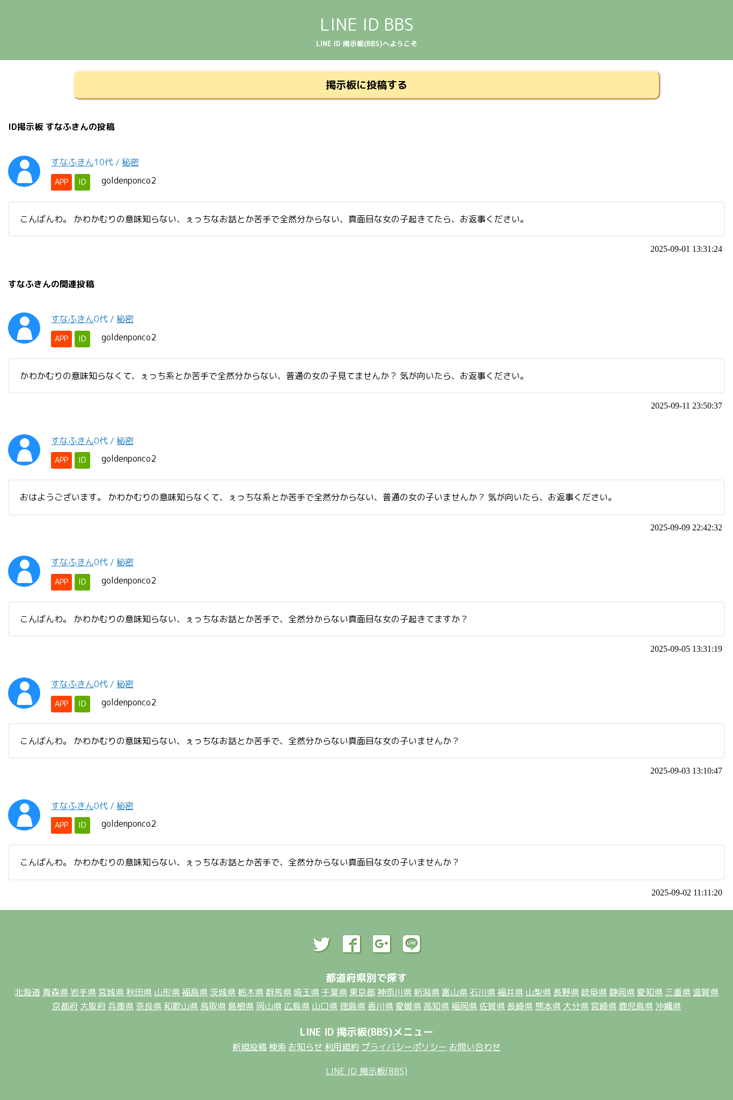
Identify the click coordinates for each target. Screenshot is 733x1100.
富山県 (454, 992)
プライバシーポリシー (404, 1047)
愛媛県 (408, 1006)
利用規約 (342, 1047)
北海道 (27, 992)
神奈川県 (394, 992)
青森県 (55, 992)
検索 (277, 1047)
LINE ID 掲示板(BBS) (366, 1071)
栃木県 (250, 992)
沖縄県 (668, 1006)
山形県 (167, 992)
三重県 (678, 992)
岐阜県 (594, 992)
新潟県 (426, 992)
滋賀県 (706, 992)
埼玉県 (306, 992)
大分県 (576, 1006)
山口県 (325, 1006)
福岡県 (464, 1006)
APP (61, 182)
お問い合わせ (475, 1047)
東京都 (362, 992)
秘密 (130, 162)
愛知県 (650, 992)
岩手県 (83, 992)
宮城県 (111, 992)
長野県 (566, 992)
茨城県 (223, 992)
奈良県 (149, 1006)
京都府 (65, 1006)
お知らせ (305, 1047)
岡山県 (269, 1006)
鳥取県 (213, 1006)
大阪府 (93, 1006)
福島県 (195, 992)
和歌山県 (181, 1006)
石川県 (482, 992)
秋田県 (139, 992)
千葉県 (334, 992)
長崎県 (520, 1006)
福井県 (510, 992)
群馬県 (278, 992)
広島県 (297, 1006)
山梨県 (538, 992)
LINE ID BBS (367, 24)
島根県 (241, 1006)
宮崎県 (604, 1006)
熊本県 (548, 1006)
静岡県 (622, 992)
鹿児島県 (636, 1006)
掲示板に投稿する (366, 84)
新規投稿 (249, 1047)
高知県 (436, 1006)
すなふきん (72, 162)
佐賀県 (492, 1006)
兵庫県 (121, 1006)
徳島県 (352, 1006)
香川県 (380, 1006)
